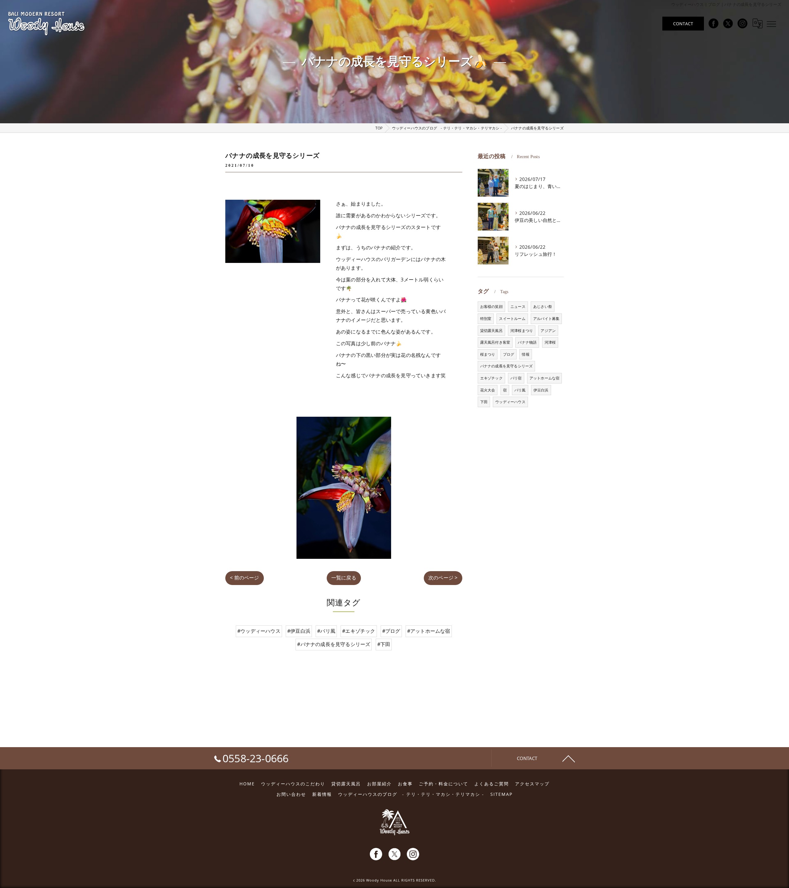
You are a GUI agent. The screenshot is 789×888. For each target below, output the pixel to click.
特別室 (486, 318)
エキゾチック (491, 378)
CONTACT (683, 24)
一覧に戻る (343, 577)
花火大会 (487, 390)
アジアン (548, 330)
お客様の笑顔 (491, 306)
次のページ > (442, 577)
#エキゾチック (358, 631)
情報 (525, 354)
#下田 (383, 644)
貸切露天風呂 (491, 330)
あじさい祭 (542, 306)
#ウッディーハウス (258, 631)
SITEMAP (501, 794)
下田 (484, 401)
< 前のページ (244, 577)
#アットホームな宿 (428, 631)
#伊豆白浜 (298, 631)
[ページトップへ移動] (568, 758)
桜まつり (487, 354)
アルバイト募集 (546, 318)
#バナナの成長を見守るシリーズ (333, 644)
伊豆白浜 (541, 390)
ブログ (508, 354)
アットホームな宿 (544, 378)
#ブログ (391, 631)
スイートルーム (512, 318)
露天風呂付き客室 (495, 342)
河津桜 (550, 342)
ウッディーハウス (510, 401)
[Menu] (771, 23)
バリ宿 (516, 378)
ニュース (517, 306)
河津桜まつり (521, 330)
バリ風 (520, 390)
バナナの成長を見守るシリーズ (506, 366)
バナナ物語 (527, 342)
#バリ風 (326, 631)
